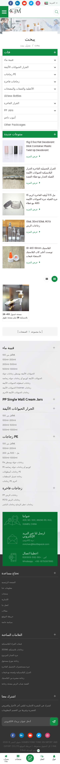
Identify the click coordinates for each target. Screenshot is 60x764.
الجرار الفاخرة (11, 103)
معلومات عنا (7, 588)
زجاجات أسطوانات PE (11, 471)
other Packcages (15, 125)
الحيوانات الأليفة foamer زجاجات (16, 387)
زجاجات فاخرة (11, 82)
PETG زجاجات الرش (11, 500)
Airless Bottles (12, 96)
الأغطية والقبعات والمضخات (19, 89)
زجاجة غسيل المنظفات (12, 476)
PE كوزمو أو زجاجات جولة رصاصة (16, 467)
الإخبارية (5, 599)
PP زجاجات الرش (10, 495)
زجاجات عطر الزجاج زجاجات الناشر (17, 504)
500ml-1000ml (9, 369)
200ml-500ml (9, 364)
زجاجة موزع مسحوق (10, 661)
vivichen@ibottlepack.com (35, 544)
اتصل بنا (5, 605)
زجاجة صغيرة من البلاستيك (13, 678)
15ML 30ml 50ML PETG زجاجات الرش (38, 224)
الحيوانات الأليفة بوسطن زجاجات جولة (18, 373)
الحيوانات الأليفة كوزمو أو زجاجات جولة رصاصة (22, 378)
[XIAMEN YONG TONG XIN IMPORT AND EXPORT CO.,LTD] (15, 10)
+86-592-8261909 (31, 557)
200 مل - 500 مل (10, 453)
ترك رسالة (30, 758)
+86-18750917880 (44, 561)
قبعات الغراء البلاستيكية (12, 644)
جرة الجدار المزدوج (10, 655)
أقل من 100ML (8, 355)
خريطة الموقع (7, 616)
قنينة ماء (8, 60)
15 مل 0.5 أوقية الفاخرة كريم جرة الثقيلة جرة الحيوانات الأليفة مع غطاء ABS (42, 199)
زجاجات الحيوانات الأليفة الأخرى (15, 392)
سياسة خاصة (7, 622)
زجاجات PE (10, 74)
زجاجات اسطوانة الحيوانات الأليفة (16, 383)
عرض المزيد (32, 156)
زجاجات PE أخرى (9, 481)
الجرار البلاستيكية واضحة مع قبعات (16, 672)
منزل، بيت (25, 45)
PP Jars (8, 110)
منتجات (5, 593)
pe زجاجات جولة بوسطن (13, 462)
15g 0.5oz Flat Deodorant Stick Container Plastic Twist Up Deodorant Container (40, 146)
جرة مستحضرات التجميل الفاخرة (16, 666)
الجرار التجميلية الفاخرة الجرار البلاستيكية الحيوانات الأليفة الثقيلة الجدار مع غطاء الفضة (41, 173)
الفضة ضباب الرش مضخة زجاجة (15, 684)
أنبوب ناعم (10, 118)
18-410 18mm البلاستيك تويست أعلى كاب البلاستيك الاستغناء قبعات (39, 252)
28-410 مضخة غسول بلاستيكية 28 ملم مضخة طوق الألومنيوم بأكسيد (15, 316)
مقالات (4, 611)
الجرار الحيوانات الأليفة (16, 67)
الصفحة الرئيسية (9, 582)
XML (54, 746)
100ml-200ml (9, 359)
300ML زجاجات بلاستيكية (12, 649)
